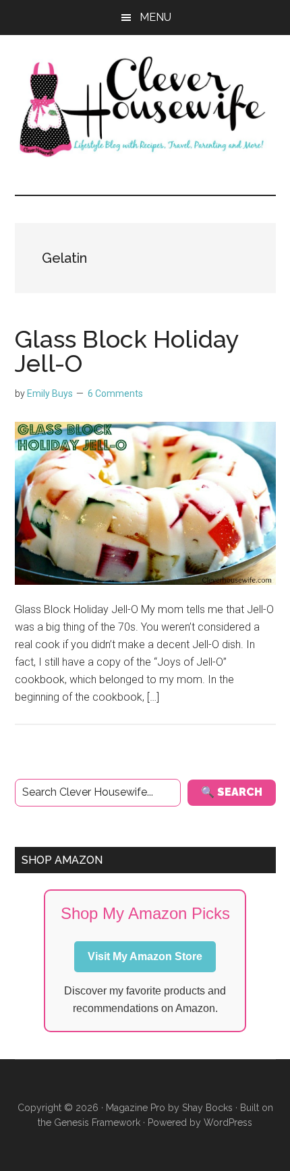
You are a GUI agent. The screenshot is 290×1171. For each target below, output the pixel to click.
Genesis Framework (97, 1122)
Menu (155, 17)
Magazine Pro (135, 1107)
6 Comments (115, 393)
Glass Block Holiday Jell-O (127, 351)
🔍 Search (231, 792)
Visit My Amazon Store (145, 956)
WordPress (228, 1122)
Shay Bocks (207, 1107)
